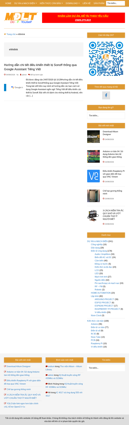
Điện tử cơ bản (97, 327)
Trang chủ (11, 34)
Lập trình (95, 296)
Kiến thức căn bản (95, 321)
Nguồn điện (100, 280)
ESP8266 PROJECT (104, 306)
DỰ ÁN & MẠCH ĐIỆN (97, 241)
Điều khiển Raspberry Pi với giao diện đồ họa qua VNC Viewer (114, 174)
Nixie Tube (96, 337)
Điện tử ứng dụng (99, 251)
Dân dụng (95, 248)
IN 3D (93, 334)
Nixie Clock (96, 315)
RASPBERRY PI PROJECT (107, 309)
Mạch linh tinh (101, 277)
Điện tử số (95, 331)
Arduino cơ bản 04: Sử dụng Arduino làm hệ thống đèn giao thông (113, 154)
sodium (51, 366)
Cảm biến (99, 261)
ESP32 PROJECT (103, 303)
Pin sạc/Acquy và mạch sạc (107, 283)
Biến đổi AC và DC (103, 257)
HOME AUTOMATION (101, 293)
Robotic (98, 290)
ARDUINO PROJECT (104, 299)
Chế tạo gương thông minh (19, 389)
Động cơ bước (101, 264)
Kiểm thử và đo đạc (103, 267)
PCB (93, 340)
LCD (97, 270)
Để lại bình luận (36, 75)
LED (97, 273)
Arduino (94, 324)
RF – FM (99, 286)
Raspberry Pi (97, 343)
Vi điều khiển (100, 312)
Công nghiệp (97, 244)
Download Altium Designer (18, 366)
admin (51, 375)
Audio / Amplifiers (102, 254)
